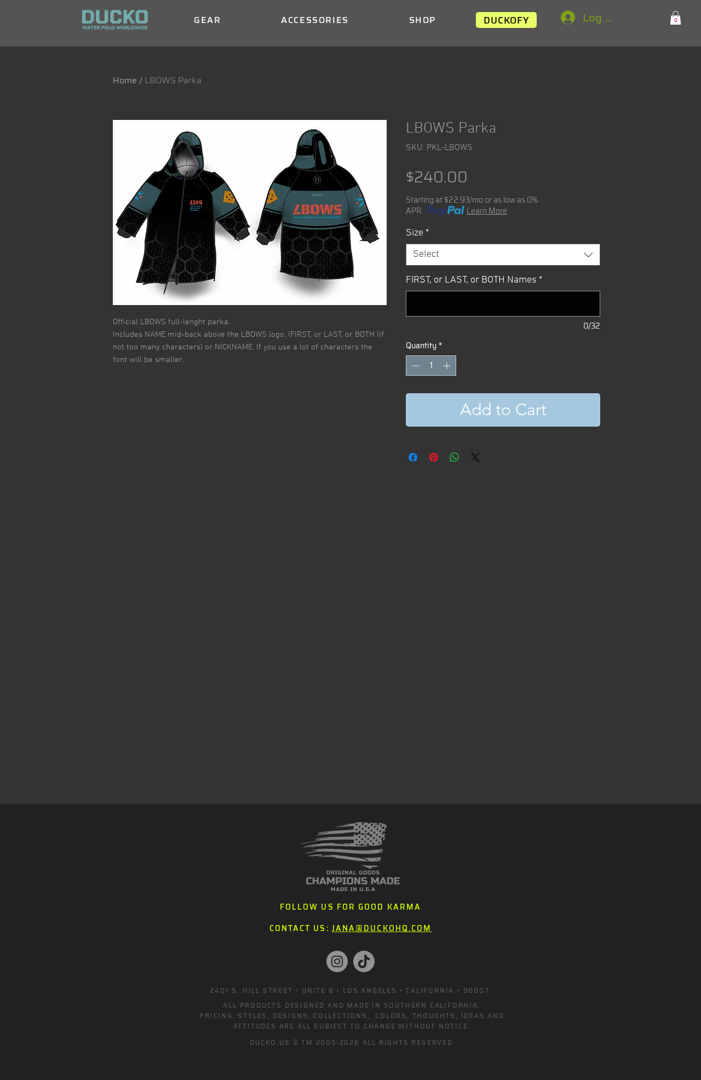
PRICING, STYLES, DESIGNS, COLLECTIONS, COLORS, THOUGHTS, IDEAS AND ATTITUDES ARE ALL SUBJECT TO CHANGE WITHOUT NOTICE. (351, 1020)
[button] (675, 18)
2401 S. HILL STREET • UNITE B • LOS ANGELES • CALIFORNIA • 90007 (349, 990)
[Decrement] (414, 365)
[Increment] (448, 365)
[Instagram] (337, 961)
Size (417, 233)
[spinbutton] (431, 365)
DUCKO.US (270, 1042)
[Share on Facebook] (413, 457)
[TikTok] (364, 961)
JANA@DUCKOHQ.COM (382, 928)
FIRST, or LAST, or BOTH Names (474, 280)
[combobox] (503, 255)
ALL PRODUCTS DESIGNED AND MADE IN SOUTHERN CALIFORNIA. (351, 1005)
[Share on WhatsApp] (454, 457)
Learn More (487, 210)
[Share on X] (475, 457)
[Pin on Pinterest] (433, 457)
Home (125, 80)
